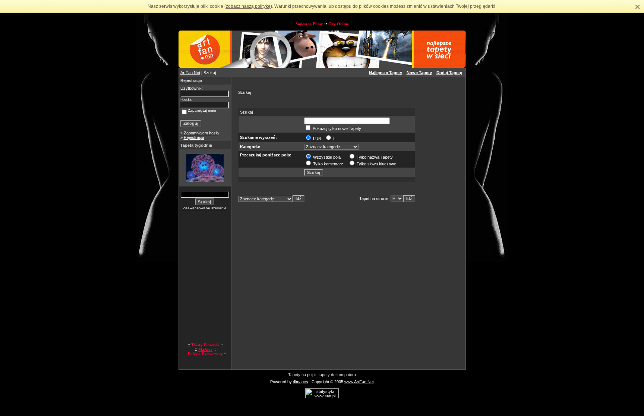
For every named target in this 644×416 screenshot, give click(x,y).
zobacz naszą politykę (248, 6)
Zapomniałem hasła (201, 133)
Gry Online (338, 24)
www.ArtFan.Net (359, 382)
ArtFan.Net (190, 72)
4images (300, 382)
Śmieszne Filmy (309, 24)
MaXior (205, 349)
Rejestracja (194, 137)
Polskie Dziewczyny (205, 354)
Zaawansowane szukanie (205, 208)
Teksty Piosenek (205, 345)
